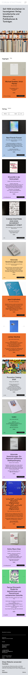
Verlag (1, 49)
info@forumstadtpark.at (7, 651)
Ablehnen (24, 672)
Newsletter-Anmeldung (6, 632)
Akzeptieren (4, 672)
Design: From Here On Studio (7, 638)
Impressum (4, 637)
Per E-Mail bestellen (20, 95)
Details (14, 92)
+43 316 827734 (5, 650)
